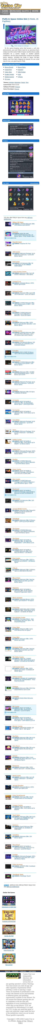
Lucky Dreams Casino (19, 271)
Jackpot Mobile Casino (19, 509)
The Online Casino (18, 657)
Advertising (15, 971)
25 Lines (7, 79)
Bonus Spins (22, 67)
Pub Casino (16, 262)
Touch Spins (16, 815)
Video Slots (8, 72)
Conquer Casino (17, 805)
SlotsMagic (15, 519)
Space (23, 82)
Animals (11, 82)
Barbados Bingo (17, 647)
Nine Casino (16, 479)
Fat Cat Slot (8, 965)
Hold (19, 74)
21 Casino (15, 400)
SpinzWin (15, 548)
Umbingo (15, 686)
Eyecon (17, 87)
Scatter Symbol (9, 74)
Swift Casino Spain (18, 667)
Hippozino (15, 588)
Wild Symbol (21, 72)
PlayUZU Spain (17, 242)
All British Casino (17, 341)
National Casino (17, 291)
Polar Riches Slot (9, 950)
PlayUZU (15, 390)
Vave (14, 301)
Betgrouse (15, 766)
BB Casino (15, 706)
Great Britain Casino (18, 617)
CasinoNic (15, 696)
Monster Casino (17, 726)
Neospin (15, 321)
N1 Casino (15, 380)
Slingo (14, 370)
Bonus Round (9, 67)
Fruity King (15, 607)
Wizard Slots (16, 578)
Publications (23, 971)
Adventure (17, 82)
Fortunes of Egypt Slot (8, 921)
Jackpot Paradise (17, 785)
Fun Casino (15, 410)
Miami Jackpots (17, 598)
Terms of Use (21, 1021)
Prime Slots (16, 627)
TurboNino (15, 835)
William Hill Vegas (17, 222)
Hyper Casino (16, 469)
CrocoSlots (15, 420)
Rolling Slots (16, 449)
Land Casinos (32, 971)
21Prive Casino (17, 677)
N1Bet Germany (17, 864)
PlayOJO (15, 232)
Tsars (14, 430)
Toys (27, 82)
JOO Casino (16, 252)
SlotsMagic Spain (17, 874)
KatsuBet (15, 351)
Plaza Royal (16, 845)
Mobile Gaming (9, 77)
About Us (7, 971)
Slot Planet (15, 538)
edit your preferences (13, 887)
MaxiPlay (15, 716)
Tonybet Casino (17, 331)
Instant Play (8, 69)
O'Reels (14, 568)
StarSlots (15, 736)
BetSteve (15, 825)
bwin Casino (16, 499)
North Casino (16, 775)
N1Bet (14, 311)
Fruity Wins (15, 637)
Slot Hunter (15, 528)
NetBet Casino (17, 439)
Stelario (14, 756)
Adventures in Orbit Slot (9, 907)
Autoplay (20, 69)
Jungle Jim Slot (8, 936)
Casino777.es (16, 281)
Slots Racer (16, 746)
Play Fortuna (16, 360)
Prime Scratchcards (18, 795)
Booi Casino (16, 558)
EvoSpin (15, 854)
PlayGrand (15, 489)
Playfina (14, 459)
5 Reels (20, 77)
